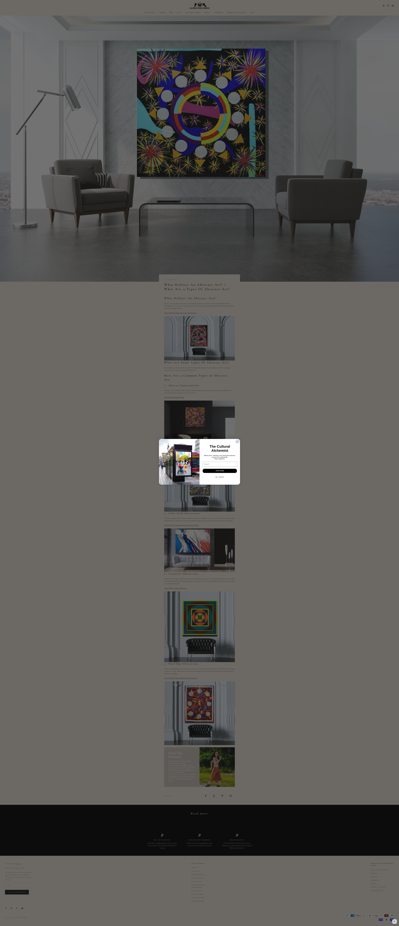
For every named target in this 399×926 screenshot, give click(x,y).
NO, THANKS (220, 477)
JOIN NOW (220, 471)
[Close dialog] (237, 441)
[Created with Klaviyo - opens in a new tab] (199, 486)
